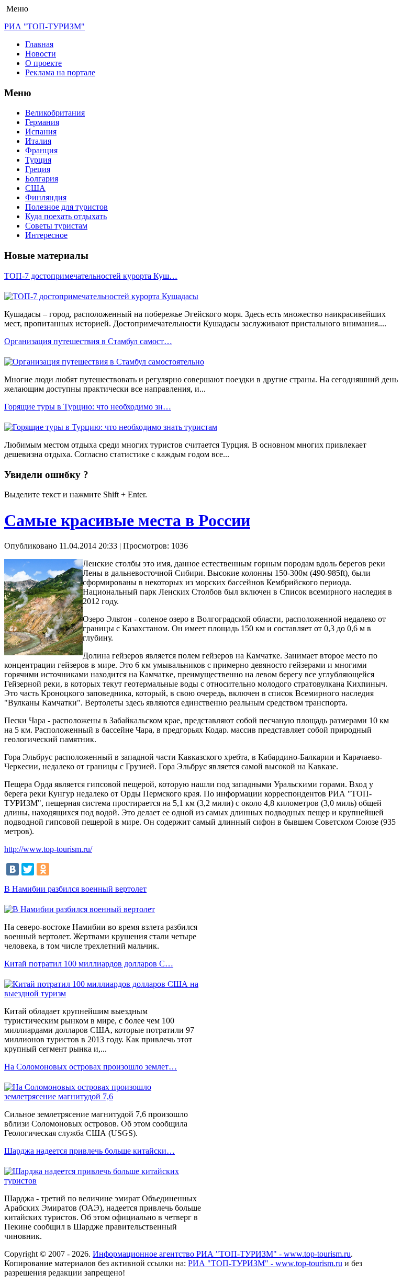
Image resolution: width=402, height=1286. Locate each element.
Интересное (46, 235)
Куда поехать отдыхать (66, 216)
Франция (41, 150)
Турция (38, 159)
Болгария (41, 178)
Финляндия (45, 197)
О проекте (43, 63)
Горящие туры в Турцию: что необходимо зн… (87, 406)
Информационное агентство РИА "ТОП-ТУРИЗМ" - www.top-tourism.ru (222, 1253)
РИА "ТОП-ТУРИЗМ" (44, 26)
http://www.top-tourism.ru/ (48, 849)
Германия (42, 122)
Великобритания (55, 112)
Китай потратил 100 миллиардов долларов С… (88, 963)
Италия (38, 140)
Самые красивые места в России (127, 520)
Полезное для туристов (66, 206)
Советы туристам (56, 225)
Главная (39, 44)
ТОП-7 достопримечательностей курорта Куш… (90, 275)
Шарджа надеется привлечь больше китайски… (89, 1150)
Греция (37, 169)
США (35, 188)
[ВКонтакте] (12, 869)
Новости (40, 53)
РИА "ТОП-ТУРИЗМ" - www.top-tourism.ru (265, 1263)
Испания (41, 131)
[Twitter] (27, 869)
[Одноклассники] (43, 869)
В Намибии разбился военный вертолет (75, 888)
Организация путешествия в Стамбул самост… (88, 341)
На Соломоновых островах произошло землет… (90, 1066)
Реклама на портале (60, 72)
